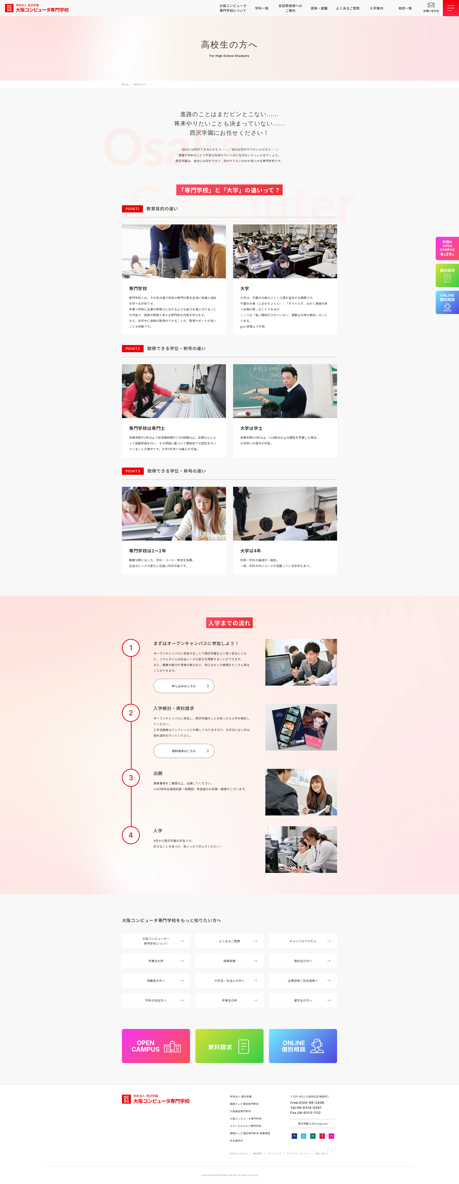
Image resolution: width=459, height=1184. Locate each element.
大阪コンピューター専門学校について (155, 941)
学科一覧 (262, 8)
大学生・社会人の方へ (229, 980)
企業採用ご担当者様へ (303, 980)
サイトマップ (274, 1153)
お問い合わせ (321, 1153)
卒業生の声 (156, 961)
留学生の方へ (303, 1000)
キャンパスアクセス (303, 941)
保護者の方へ (156, 980)
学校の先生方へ (156, 1000)
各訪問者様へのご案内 (290, 8)
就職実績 (229, 961)
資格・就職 (319, 8)
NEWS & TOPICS (238, 1153)
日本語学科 (236, 1140)
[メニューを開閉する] (451, 8)
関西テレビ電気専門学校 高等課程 (250, 1133)
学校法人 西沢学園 (241, 1096)
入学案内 (376, 8)
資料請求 (257, 1153)
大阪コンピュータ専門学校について (233, 8)
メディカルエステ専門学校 (245, 1126)
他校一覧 (405, 8)
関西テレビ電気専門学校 (244, 1104)
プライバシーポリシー (298, 1153)
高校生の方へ (303, 961)
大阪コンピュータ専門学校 (245, 1118)
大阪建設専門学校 (240, 1111)
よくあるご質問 (348, 8)
